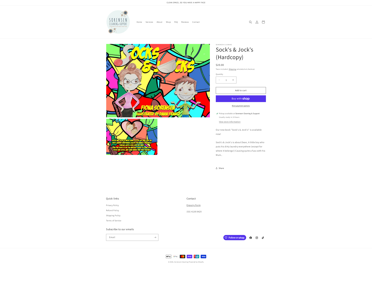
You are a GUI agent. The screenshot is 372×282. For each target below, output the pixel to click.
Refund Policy (112, 210)
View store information (229, 121)
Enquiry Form (194, 205)
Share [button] (221, 168)
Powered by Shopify (196, 262)
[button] (250, 22)
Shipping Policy (113, 215)
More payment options (241, 106)
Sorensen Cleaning (181, 262)
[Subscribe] (155, 237)
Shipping (232, 69)
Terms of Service (113, 220)
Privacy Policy (112, 205)
